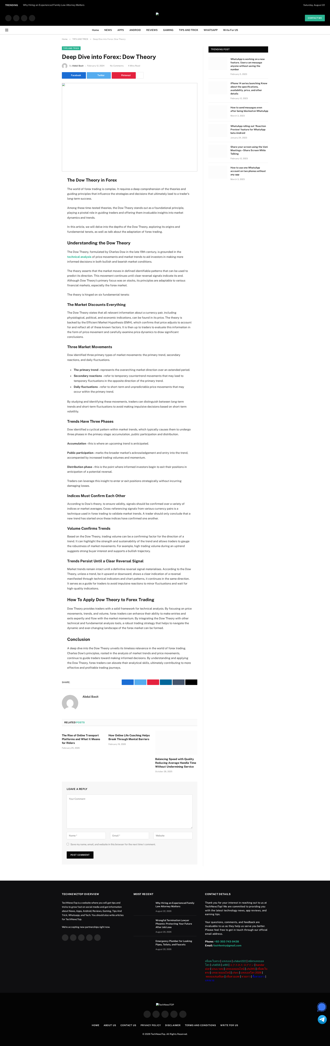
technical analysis (79, 256)
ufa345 (250, 968)
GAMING (168, 30)
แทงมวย (209, 980)
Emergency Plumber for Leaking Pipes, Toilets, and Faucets (174, 943)
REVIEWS (152, 30)
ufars (235, 972)
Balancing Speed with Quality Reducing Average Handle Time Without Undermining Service (175, 762)
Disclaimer (173, 1025)
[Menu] (6, 30)
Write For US (230, 30)
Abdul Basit (78, 66)
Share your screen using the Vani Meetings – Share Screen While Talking (249, 150)
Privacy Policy (151, 1025)
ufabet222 (239, 961)
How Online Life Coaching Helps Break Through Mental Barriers (129, 737)
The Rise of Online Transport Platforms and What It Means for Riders (81, 739)
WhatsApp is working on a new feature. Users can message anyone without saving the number (247, 64)
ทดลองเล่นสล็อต (215, 976)
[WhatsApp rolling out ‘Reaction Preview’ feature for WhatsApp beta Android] (217, 130)
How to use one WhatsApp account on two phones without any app (248, 171)
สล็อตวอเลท (232, 976)
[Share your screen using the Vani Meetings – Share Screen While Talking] (217, 151)
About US (110, 1025)
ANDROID (135, 30)
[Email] (49, 223)
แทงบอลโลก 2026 (251, 972)
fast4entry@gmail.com (227, 945)
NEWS (108, 30)
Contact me (315, 18)
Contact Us (128, 1025)
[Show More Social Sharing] (140, 75)
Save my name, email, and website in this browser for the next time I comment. (113, 844)
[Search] (323, 30)
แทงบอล (226, 961)
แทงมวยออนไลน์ (220, 972)
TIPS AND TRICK (188, 30)
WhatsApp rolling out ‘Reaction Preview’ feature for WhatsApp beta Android (248, 129)
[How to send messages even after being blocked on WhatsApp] (217, 112)
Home (95, 30)
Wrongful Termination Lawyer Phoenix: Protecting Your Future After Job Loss (174, 924)
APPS (120, 30)
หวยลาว (245, 976)
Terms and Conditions (200, 1025)
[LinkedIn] (49, 205)
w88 (225, 964)
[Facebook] (49, 188)
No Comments (117, 66)
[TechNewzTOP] (165, 18)
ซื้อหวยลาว (258, 976)
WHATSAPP (211, 30)
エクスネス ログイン (242, 964)
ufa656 (216, 964)
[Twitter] (49, 197)
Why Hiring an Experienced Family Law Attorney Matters (175, 905)
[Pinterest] (49, 214)
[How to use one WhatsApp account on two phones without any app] (217, 172)
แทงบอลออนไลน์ (234, 968)
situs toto (217, 968)
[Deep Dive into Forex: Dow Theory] (129, 127)
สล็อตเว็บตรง (212, 961)
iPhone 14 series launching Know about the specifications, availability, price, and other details (248, 88)
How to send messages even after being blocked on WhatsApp (249, 109)
